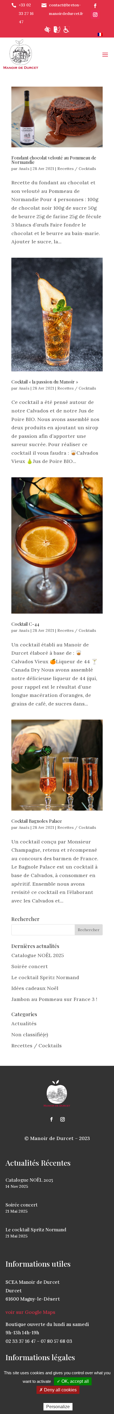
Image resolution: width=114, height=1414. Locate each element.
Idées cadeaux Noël (34, 988)
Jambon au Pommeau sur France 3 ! (54, 999)
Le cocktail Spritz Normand (45, 977)
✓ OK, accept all (73, 1381)
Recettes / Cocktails (76, 168)
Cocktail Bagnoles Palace (36, 821)
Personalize (58, 1406)
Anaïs (24, 168)
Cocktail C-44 (25, 624)
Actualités (24, 1023)
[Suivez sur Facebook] (95, 5)
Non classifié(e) (29, 1034)
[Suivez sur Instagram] (95, 14)
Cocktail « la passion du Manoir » (44, 382)
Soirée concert (29, 966)
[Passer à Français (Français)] (100, 34)
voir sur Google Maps (30, 1312)
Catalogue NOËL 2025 (37, 955)
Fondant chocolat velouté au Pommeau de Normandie (53, 160)
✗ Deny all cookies (58, 1390)
